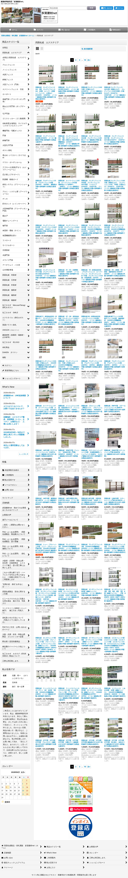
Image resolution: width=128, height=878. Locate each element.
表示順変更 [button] (88, 49)
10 (85, 60)
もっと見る (22, 454)
